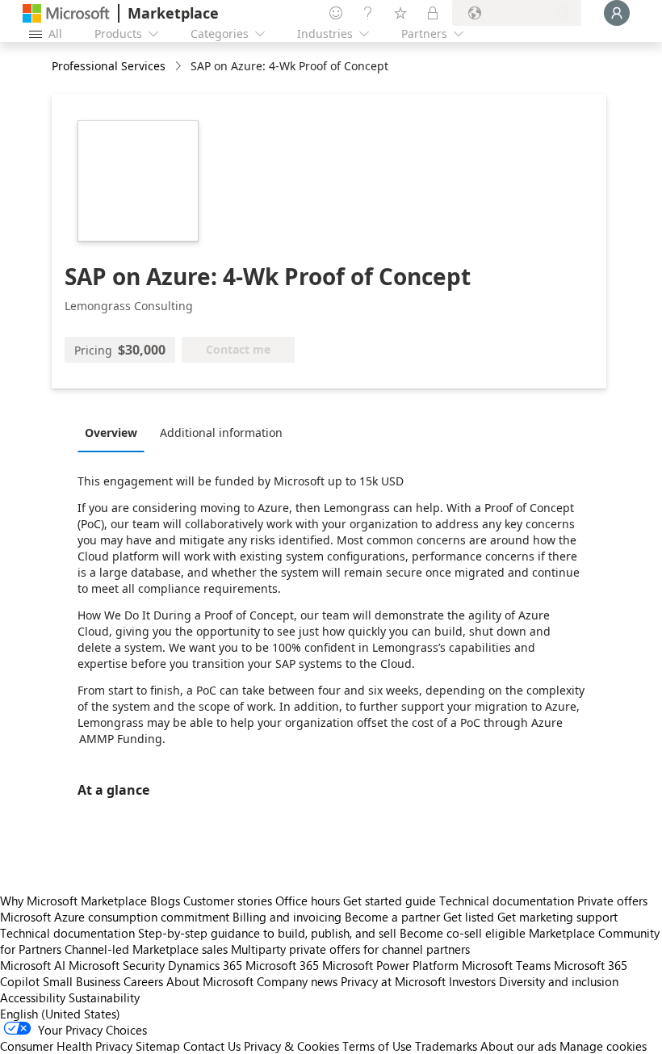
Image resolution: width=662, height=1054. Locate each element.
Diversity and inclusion (558, 981)
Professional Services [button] (109, 65)
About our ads (518, 1046)
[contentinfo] (180, 67)
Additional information (221, 432)
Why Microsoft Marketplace (73, 900)
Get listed (468, 917)
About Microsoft (209, 981)
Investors (472, 981)
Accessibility (32, 997)
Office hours (307, 900)
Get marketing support (557, 917)
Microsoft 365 (282, 965)
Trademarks (446, 1046)
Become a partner (392, 917)
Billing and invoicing (287, 917)
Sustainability (104, 997)
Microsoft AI (32, 965)
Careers (143, 981)
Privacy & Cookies (291, 1046)
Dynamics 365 (205, 965)
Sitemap (158, 1046)
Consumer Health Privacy (66, 1046)
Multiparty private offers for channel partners (350, 949)
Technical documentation (506, 900)
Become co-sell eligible (463, 933)
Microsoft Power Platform (390, 965)
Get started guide (389, 900)
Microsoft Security (117, 965)
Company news (297, 981)
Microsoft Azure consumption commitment (116, 917)
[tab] (115, 432)
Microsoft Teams (506, 965)
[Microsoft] (66, 13)
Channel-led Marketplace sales (146, 949)
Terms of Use (377, 1046)
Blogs (165, 900)
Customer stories (227, 900)
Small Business (81, 981)
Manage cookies (603, 1046)
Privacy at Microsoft (393, 981)
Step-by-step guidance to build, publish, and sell (267, 933)
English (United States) (60, 1014)
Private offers (612, 900)
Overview (111, 432)
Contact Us (212, 1046)
